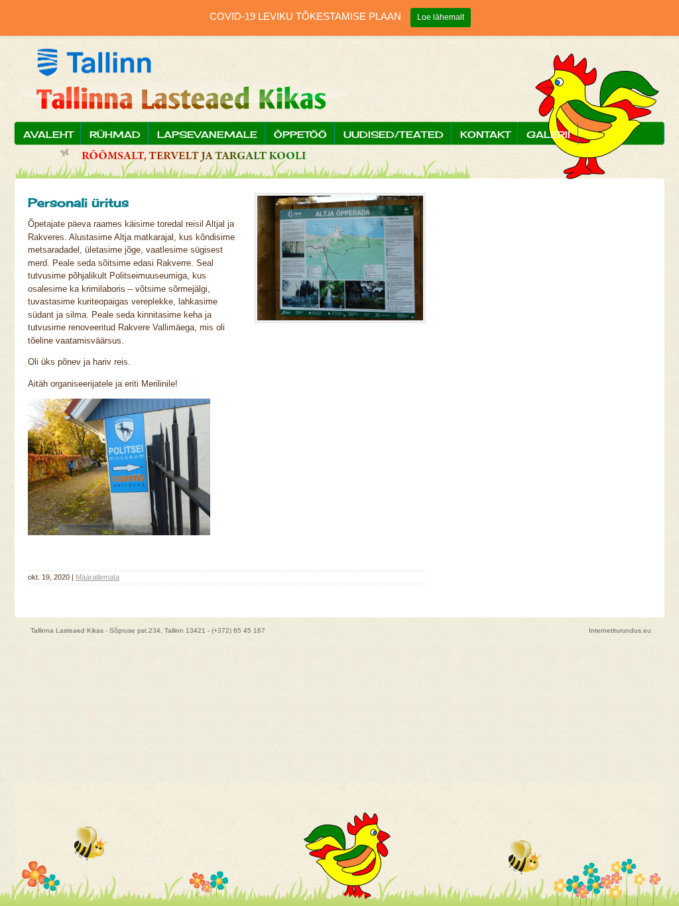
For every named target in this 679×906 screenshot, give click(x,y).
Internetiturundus (615, 630)
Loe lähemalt (440, 17)
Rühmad (115, 134)
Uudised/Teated (393, 134)
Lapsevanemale (207, 134)
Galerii (548, 134)
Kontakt (485, 134)
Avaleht (48, 134)
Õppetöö (300, 134)
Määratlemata (97, 577)
